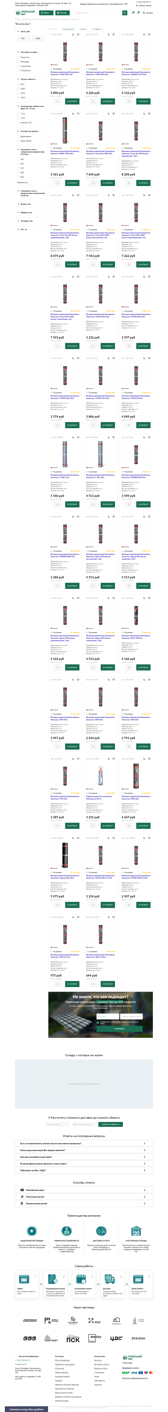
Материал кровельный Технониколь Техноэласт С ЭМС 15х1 (65, 476)
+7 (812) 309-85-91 (143, 2)
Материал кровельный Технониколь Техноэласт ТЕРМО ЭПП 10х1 (100, 315)
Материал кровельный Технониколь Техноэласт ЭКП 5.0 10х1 (100, 956)
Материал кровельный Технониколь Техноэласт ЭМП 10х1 (136, 797)
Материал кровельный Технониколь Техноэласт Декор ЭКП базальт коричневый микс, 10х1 (65, 638)
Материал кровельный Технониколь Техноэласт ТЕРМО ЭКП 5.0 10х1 (100, 877)
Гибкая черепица (61, 1372)
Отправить (120, 1029)
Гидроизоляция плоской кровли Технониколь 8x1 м (99, 797)
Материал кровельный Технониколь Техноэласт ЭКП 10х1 (136, 718)
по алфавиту (96, 29)
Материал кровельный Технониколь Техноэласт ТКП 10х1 (65, 797)
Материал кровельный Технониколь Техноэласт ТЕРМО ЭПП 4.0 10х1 (136, 877)
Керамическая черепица (64, 1389)
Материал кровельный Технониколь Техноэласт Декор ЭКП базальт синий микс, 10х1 (136, 556)
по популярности (68, 29)
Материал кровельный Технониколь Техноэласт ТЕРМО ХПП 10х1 (136, 315)
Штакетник (59, 1368)
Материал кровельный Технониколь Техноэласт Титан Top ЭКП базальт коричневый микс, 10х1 (65, 235)
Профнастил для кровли (65, 1364)
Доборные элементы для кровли (68, 1397)
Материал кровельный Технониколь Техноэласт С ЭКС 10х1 (100, 476)
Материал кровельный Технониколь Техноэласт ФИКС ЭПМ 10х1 (65, 152)
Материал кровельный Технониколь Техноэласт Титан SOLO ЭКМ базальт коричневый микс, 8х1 (136, 235)
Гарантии (97, 1384)
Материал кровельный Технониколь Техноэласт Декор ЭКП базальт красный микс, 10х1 (100, 556)
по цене (82, 29)
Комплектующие (61, 1401)
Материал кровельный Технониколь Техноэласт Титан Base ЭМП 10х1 (100, 152)
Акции (96, 1376)
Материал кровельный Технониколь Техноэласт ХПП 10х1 (100, 718)
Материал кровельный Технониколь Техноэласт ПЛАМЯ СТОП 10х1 (136, 73)
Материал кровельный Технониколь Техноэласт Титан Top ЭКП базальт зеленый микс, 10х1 (136, 153)
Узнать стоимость (110, 1124)
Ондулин (58, 1380)
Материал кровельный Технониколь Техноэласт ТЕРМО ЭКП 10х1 (65, 397)
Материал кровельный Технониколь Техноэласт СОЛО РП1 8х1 (136, 397)
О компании (99, 1372)
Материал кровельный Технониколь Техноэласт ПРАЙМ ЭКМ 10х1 (136, 476)
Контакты (98, 1360)
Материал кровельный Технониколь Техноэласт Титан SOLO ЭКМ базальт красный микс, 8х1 (100, 235)
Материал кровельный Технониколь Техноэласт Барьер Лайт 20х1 (65, 877)
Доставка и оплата (101, 1364)
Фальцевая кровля (62, 1376)
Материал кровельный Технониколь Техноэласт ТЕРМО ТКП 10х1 (100, 397)
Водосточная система (64, 1393)
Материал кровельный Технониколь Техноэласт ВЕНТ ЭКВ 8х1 (136, 637)
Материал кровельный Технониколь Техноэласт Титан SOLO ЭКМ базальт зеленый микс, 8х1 (65, 316)
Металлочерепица (62, 1360)
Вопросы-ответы (101, 1368)
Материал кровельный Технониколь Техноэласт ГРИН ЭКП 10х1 (100, 73)
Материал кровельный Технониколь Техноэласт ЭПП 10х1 (65, 718)
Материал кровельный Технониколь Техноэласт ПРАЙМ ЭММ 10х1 (65, 555)
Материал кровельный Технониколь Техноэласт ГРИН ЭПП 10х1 (65, 73)
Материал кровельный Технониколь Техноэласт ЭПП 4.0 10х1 (65, 956)
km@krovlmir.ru (21, 1364)
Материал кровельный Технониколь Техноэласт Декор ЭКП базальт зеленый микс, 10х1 (100, 638)
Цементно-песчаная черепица (67, 1384)
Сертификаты (99, 1380)
